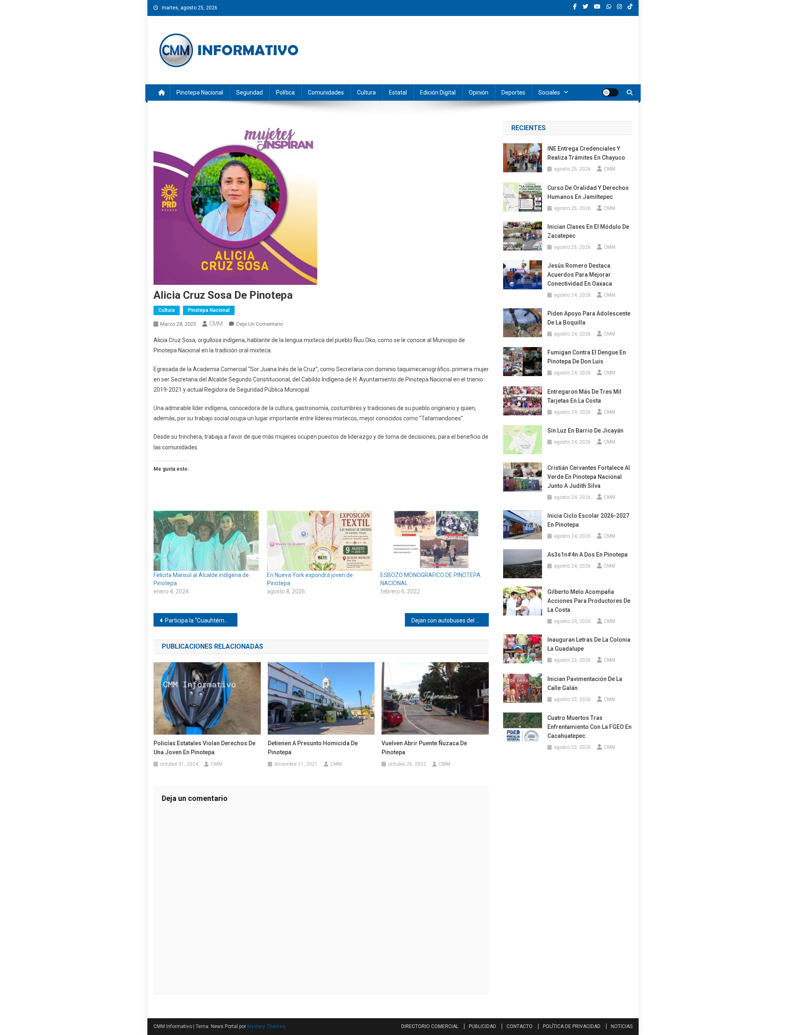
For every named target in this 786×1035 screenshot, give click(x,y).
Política (285, 92)
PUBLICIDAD (482, 1026)
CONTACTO (519, 1026)
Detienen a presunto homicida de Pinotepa (313, 747)
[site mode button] (610, 92)
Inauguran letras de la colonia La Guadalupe (588, 644)
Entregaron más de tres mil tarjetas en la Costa (584, 396)
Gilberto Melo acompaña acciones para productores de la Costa (588, 601)
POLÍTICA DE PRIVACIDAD (572, 1026)
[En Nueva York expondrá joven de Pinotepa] (319, 541)
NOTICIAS (621, 1026)
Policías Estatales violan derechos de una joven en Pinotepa (204, 747)
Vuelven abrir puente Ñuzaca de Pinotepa (424, 747)
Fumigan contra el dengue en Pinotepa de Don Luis (586, 357)
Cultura (366, 92)
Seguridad (249, 92)
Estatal (398, 92)
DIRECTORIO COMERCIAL (429, 1026)
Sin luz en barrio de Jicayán (585, 430)
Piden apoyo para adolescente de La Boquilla (588, 318)
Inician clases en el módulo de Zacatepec (588, 231)
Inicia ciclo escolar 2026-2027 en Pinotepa (588, 520)
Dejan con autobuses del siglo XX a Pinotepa (450, 620)
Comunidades (326, 92)
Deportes (513, 92)
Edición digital (438, 92)
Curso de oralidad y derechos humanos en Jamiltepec (588, 192)
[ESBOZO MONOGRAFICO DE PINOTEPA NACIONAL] (433, 541)
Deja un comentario (259, 324)
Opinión (478, 92)
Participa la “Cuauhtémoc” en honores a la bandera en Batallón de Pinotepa (201, 620)
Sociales (549, 92)
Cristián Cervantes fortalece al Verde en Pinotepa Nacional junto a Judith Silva (588, 477)
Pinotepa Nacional (199, 92)
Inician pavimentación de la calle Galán (584, 683)
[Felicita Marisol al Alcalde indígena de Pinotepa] (206, 541)
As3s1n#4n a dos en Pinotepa (588, 554)
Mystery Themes (266, 1026)
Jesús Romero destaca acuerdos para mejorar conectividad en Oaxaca (579, 274)
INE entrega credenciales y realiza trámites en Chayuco (586, 153)
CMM (216, 323)
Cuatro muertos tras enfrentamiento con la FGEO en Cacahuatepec (589, 727)
